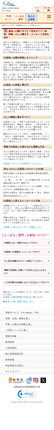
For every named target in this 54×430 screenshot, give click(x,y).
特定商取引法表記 (14, 365)
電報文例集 (11, 336)
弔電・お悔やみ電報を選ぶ (18, 324)
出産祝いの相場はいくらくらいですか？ (22, 251)
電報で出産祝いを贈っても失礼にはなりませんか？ (25, 271)
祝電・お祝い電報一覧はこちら (19, 301)
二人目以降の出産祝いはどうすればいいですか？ (26, 282)
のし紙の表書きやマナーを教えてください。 (24, 260)
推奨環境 (9, 342)
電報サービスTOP (8, 25)
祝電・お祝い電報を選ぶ (17, 318)
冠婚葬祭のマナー (22, 25)
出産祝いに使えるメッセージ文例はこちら (22, 227)
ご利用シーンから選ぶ (16, 330)
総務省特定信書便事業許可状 (27, 387)
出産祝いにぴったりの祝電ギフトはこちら (22, 164)
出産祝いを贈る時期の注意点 (16, 297)
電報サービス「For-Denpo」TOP (22, 312)
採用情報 (9, 359)
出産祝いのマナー (36, 25)
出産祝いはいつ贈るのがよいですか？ (21, 242)
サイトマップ (12, 371)
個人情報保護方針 (14, 354)
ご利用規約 (11, 348)
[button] (27, 394)
